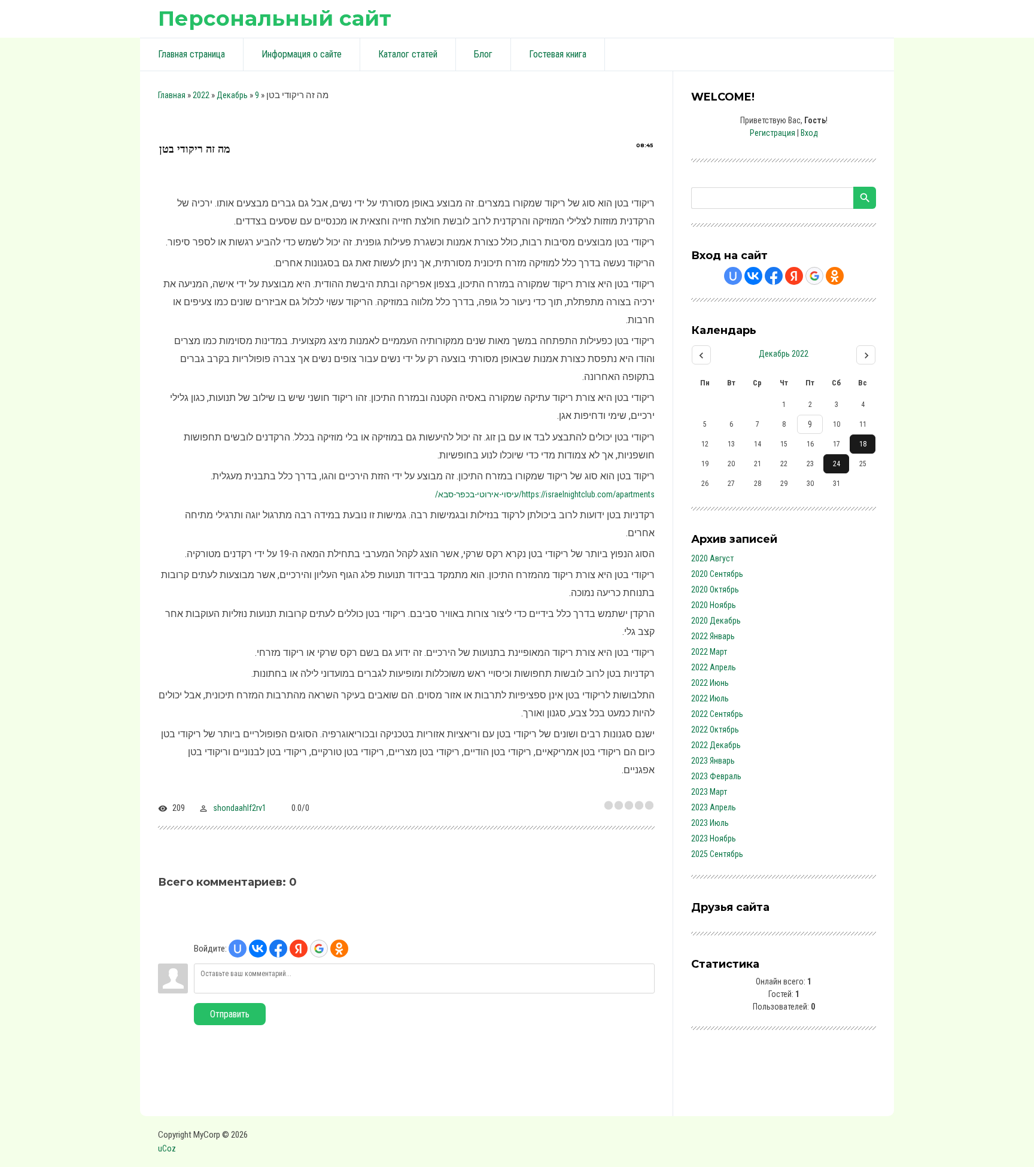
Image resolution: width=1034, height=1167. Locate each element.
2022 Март (709, 652)
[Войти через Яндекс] (299, 949)
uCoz (167, 1148)
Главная (171, 95)
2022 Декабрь (716, 745)
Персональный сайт (274, 18)
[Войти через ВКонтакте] (258, 949)
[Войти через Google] (319, 949)
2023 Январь (713, 760)
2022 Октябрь (715, 729)
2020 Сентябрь (717, 574)
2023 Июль (710, 823)
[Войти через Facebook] (278, 949)
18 (862, 444)
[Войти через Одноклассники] (339, 949)
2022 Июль (710, 698)
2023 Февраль (716, 776)
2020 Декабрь (716, 620)
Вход (809, 133)
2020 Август (712, 558)
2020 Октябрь (715, 589)
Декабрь (232, 95)
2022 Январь (713, 636)
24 (836, 464)
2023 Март (709, 792)
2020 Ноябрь (713, 605)
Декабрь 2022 (783, 353)
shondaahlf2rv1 (239, 808)
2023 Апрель (713, 807)
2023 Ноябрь (713, 838)
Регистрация (772, 133)
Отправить (230, 1014)
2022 (201, 95)
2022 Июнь (710, 683)
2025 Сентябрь (717, 854)
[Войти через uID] (238, 949)
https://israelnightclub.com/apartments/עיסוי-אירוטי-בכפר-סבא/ (545, 494)
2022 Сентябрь (717, 714)
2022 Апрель (713, 667)
